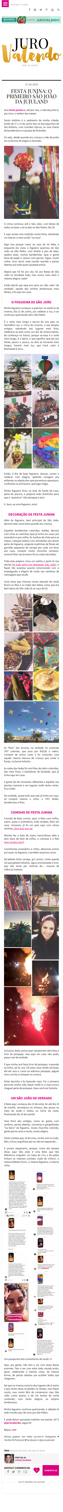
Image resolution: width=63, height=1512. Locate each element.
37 (37, 1470)
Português (15, 4)
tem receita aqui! (14, 842)
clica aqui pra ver (22, 828)
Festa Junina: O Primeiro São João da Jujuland (31, 96)
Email (25, 1471)
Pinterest (19, 1471)
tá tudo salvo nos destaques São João (34, 564)
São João (23, 1450)
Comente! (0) (50, 1470)
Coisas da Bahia (23, 1460)
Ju (24, 1457)
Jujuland (14, 1450)
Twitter (13, 1471)
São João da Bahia (36, 1450)
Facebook (8, 1471)
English (25, 4)
